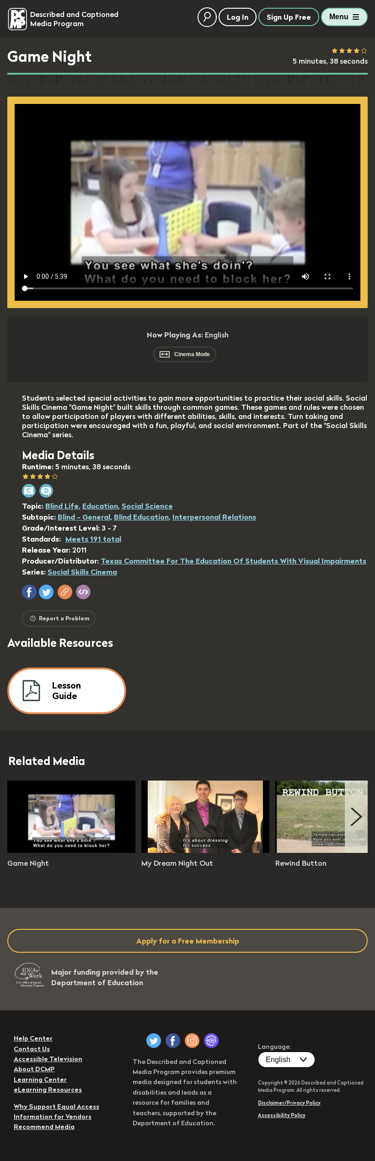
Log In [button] (237, 17)
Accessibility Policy (281, 1115)
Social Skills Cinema (82, 571)
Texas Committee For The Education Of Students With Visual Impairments (233, 560)
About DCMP (34, 1069)
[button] (29, 592)
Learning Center (40, 1079)
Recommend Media (44, 1127)
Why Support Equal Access (56, 1106)
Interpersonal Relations (214, 516)
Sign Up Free (289, 17)
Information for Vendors (52, 1116)
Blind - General (84, 516)
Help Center (33, 1038)
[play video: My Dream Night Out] (205, 850)
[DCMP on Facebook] (173, 1040)
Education (100, 505)
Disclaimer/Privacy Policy (289, 1103)
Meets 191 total (93, 538)
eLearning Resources (48, 1089)
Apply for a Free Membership (187, 940)
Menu (338, 17)
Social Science (147, 505)
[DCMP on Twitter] (153, 1040)
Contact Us (32, 1049)
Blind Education (141, 516)
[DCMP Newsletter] (211, 1040)
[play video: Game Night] (71, 850)
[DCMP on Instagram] (192, 1040)
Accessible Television (48, 1059)
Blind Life (62, 505)
